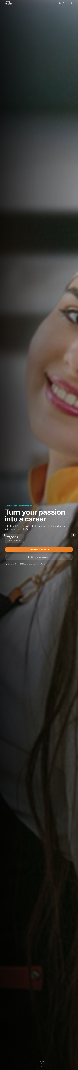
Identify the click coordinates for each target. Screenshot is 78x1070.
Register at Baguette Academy (37, 553)
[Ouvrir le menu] (71, 3)
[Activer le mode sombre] (60, 3)
